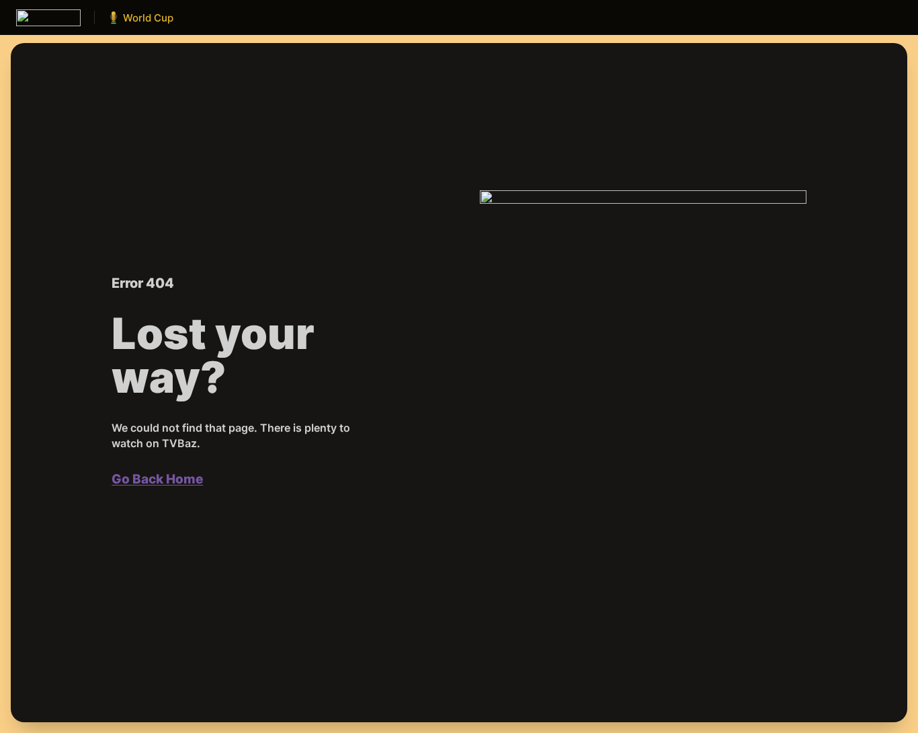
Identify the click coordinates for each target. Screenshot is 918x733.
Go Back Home (157, 479)
